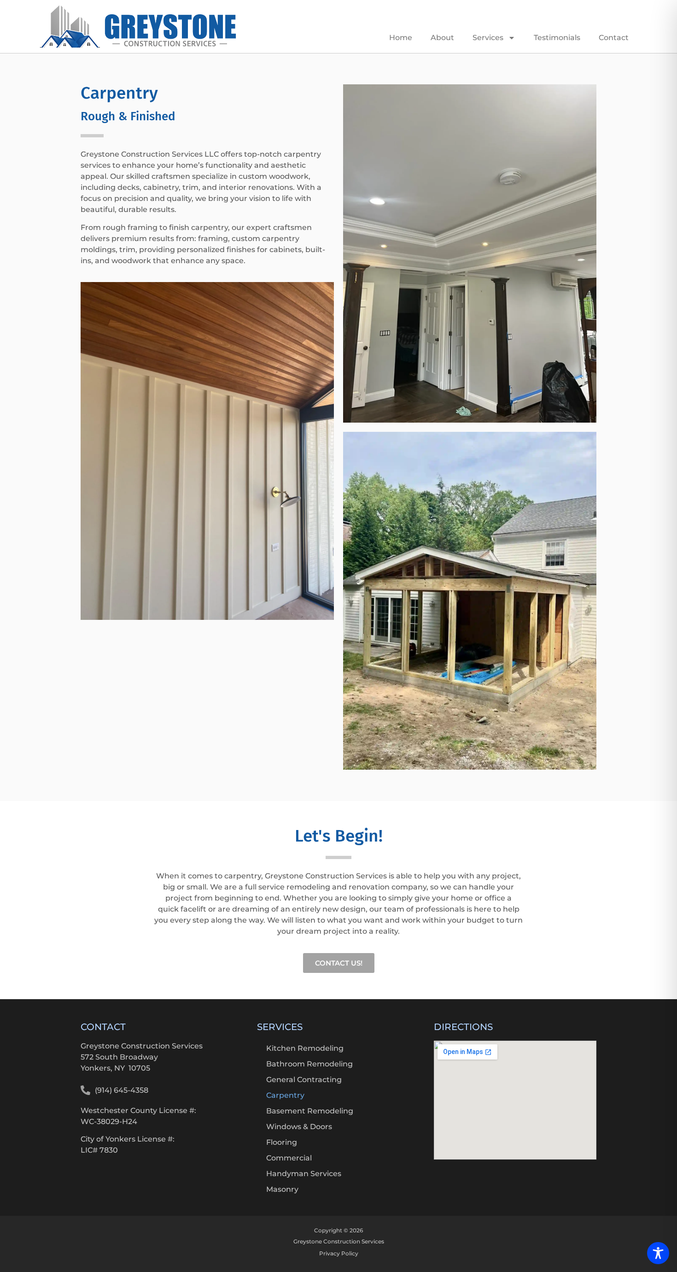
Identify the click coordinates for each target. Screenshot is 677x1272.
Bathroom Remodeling (309, 1064)
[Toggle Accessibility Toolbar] (658, 1253)
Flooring (281, 1142)
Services (488, 37)
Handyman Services (303, 1173)
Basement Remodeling (309, 1111)
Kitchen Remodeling (305, 1048)
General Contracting (304, 1079)
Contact (614, 37)
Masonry (282, 1189)
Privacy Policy (338, 1253)
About (442, 37)
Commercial (289, 1158)
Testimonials (557, 37)
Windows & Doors (299, 1126)
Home (400, 37)
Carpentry (285, 1095)
